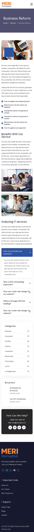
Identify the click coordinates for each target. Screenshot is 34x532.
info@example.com (19, 423)
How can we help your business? (12, 252)
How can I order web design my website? (16, 311)
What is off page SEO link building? (14, 302)
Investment (9, 351)
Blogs (3, 511)
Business (8, 331)
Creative (8, 341)
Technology (9, 361)
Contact (4, 515)
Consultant (9, 336)
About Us (4, 485)
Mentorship (9, 356)
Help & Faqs (5, 507)
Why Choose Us (7, 493)
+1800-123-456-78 (17, 420)
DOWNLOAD (15, 393)
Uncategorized (10, 371)
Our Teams (5, 489)
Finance (8, 346)
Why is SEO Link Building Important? (13, 283)
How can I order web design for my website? (16, 292)
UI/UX (7, 366)
